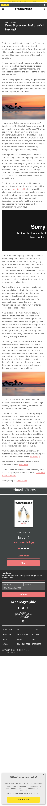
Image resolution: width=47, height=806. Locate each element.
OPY (19, 630)
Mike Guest (22, 480)
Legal (5, 644)
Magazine (7, 634)
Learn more (23, 555)
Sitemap (35, 634)
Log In (41, 5)
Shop (23, 563)
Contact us (22, 634)
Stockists (36, 644)
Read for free (23, 644)
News (19, 639)
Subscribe (5, 5)
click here (23, 464)
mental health (19, 189)
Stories (35, 630)
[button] (19, 548)
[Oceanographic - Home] (23, 9)
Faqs (34, 639)
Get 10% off (23, 799)
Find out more (33, 1)
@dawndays (35, 456)
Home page (7, 630)
